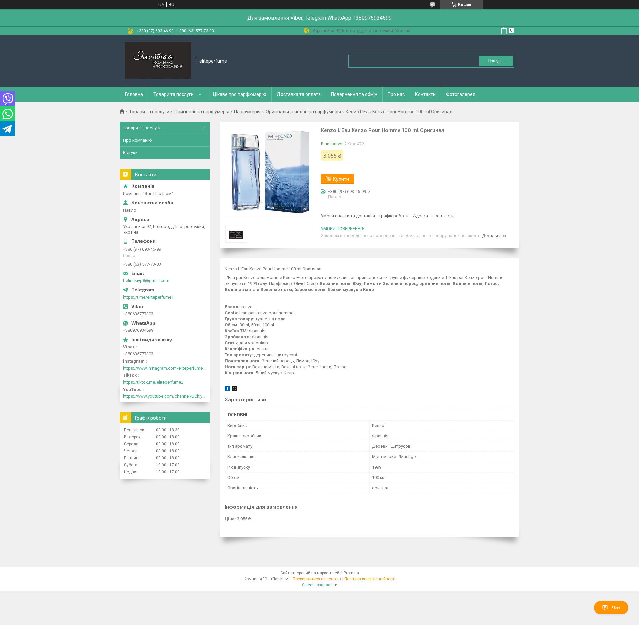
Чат (616, 607)
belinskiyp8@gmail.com (146, 280)
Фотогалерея (460, 94)
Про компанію (137, 140)
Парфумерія (247, 111)
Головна (134, 94)
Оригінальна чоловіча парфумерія (303, 111)
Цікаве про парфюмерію (239, 94)
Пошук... (496, 60)
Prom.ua (351, 573)
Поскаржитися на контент (317, 579)
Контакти (425, 94)
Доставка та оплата (299, 94)
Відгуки (130, 152)
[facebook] (227, 389)
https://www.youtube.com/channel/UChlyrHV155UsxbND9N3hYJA (164, 396)
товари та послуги (142, 127)
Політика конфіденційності (369, 579)
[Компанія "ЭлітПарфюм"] (158, 61)
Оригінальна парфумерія (201, 111)
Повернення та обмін (354, 94)
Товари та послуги (173, 94)
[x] (234, 389)
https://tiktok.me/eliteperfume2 (153, 382)
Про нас (396, 94)
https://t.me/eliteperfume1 (148, 297)
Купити (341, 179)
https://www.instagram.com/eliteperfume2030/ (164, 368)
